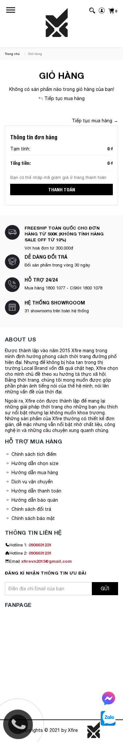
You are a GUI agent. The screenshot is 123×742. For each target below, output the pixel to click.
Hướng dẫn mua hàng (34, 472)
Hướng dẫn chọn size (34, 463)
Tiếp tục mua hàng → (95, 120)
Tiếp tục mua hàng (64, 98)
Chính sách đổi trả (31, 509)
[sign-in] (102, 10)
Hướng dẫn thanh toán (36, 490)
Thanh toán (61, 189)
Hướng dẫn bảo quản (34, 500)
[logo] (56, 24)
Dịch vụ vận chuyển (32, 481)
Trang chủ (12, 54)
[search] (92, 10)
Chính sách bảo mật (33, 518)
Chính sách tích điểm (33, 454)
